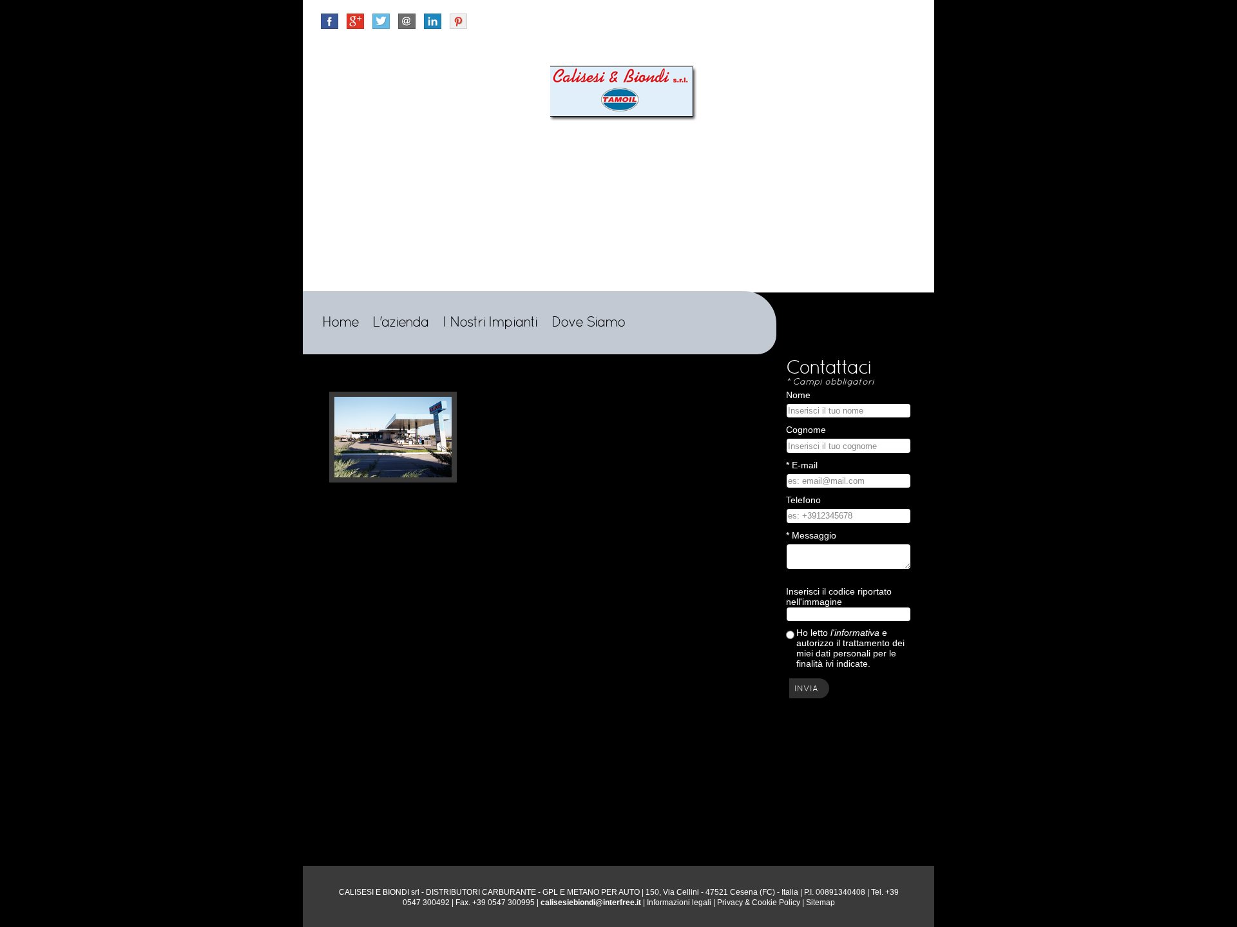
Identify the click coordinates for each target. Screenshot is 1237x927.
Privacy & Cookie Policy (758, 902)
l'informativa (854, 632)
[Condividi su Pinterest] (458, 20)
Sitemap (820, 902)
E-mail (802, 465)
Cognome (806, 430)
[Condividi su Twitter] (381, 20)
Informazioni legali (679, 902)
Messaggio (811, 535)
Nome (798, 395)
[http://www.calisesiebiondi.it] (625, 92)
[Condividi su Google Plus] (355, 20)
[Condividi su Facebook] (329, 20)
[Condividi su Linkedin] (432, 20)
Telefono (803, 500)
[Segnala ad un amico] (407, 20)
